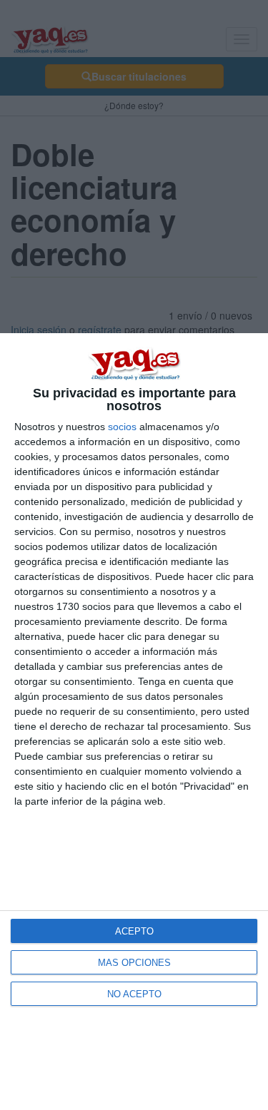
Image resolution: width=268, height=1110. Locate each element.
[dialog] (134, 721)
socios (122, 427)
